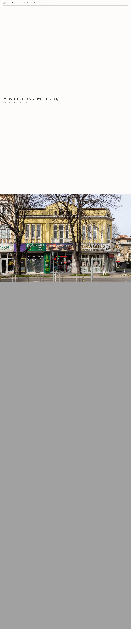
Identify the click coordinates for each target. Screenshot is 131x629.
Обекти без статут (28, 2)
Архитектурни (12, 2)
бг (125, 2)
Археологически (19, 2)
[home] (4, 3)
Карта (44, 2)
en (127, 2)
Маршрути (48, 2)
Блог (41, 2)
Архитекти (36, 2)
